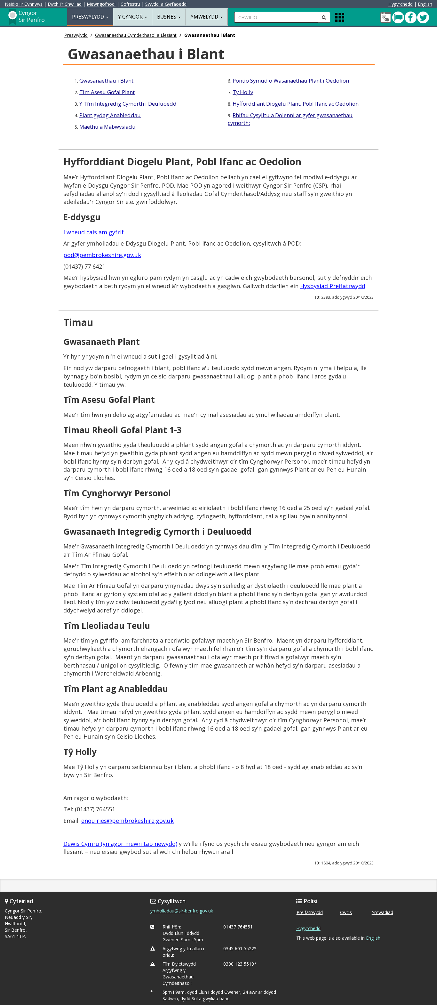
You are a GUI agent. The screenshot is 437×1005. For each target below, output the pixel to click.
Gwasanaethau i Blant (106, 80)
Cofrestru (130, 4)
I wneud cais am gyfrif (93, 232)
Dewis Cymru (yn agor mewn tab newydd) (120, 843)
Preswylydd (76, 35)
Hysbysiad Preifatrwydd (332, 286)
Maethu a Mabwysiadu (107, 126)
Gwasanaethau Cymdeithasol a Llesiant (136, 35)
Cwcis (346, 912)
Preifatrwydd (310, 912)
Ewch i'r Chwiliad (65, 4)
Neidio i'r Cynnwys (24, 4)
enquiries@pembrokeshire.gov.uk (127, 820)
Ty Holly (243, 92)
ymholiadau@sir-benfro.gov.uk (181, 911)
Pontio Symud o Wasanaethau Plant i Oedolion (291, 80)
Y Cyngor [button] (131, 16)
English (425, 4)
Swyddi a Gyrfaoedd (166, 4)
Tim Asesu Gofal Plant (107, 92)
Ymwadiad (382, 912)
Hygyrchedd (400, 4)
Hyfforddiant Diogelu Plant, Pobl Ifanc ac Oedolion (296, 103)
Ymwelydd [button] (205, 16)
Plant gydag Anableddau (110, 115)
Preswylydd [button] (88, 16)
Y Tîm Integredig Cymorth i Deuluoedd (128, 103)
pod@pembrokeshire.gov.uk (102, 255)
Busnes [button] (167, 16)
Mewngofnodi (101, 4)
